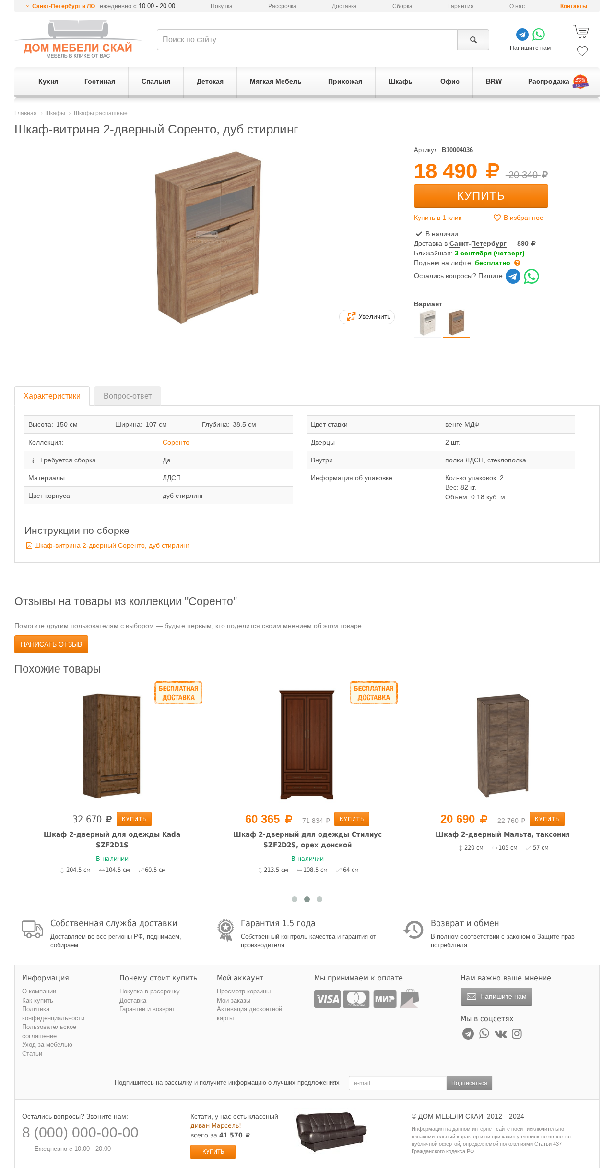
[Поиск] (473, 39)
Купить (481, 195)
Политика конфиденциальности (53, 1013)
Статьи (32, 1053)
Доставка (344, 6)
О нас (517, 6)
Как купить (37, 1000)
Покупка (222, 6)
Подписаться (469, 1083)
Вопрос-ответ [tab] (128, 396)
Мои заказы (233, 1000)
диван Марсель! (215, 1125)
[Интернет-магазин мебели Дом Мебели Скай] (78, 39)
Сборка (402, 6)
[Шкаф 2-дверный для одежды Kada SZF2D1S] (112, 744)
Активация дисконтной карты (249, 1013)
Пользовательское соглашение (49, 1031)
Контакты (573, 6)
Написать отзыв (51, 644)
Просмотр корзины (244, 991)
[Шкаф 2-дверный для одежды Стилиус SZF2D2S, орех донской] (307, 744)
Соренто (176, 442)
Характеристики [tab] (52, 396)
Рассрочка (282, 6)
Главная (25, 113)
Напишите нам (502, 996)
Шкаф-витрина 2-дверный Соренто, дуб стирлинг (111, 545)
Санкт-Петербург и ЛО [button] (63, 6)
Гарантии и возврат (147, 1009)
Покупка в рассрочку (149, 991)
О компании (39, 991)
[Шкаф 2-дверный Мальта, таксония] (502, 744)
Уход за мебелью (47, 1044)
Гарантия (461, 6)
